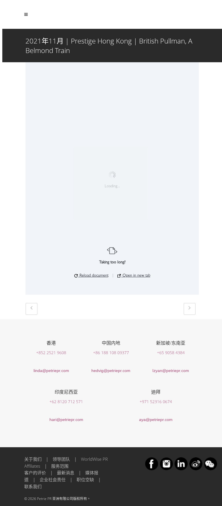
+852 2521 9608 (51, 352)
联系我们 (33, 486)
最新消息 (65, 472)
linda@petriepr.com (51, 370)
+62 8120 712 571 (66, 401)
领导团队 (61, 459)
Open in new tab (135, 276)
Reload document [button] (93, 276)
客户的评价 (35, 472)
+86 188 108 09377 (111, 352)
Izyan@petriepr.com (170, 370)
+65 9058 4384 (171, 352)
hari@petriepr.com (66, 419)
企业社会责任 (53, 479)
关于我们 (33, 459)
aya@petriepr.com (156, 419)
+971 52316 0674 (156, 401)
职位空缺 (85, 479)
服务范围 (60, 466)
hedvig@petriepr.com (110, 370)
